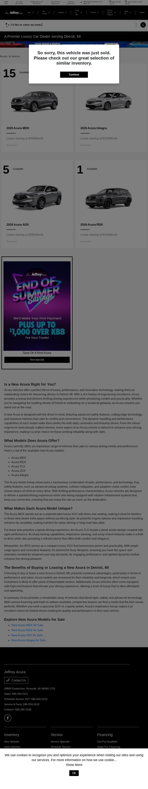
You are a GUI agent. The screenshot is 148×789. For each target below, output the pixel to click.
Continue (74, 74)
